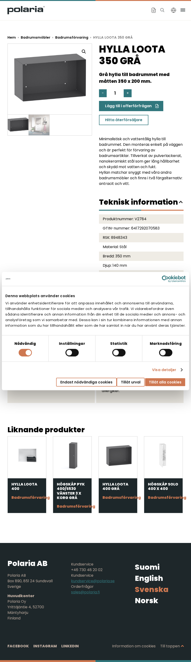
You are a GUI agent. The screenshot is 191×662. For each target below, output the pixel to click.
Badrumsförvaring (71, 37)
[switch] (72, 352)
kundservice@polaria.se (93, 581)
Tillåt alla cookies (165, 382)
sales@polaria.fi (85, 592)
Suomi (147, 567)
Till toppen (170, 646)
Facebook (18, 646)
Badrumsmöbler (35, 37)
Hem (11, 37)
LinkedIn (70, 646)
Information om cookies (134, 646)
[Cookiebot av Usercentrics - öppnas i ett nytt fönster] (165, 278)
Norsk (146, 600)
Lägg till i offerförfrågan (128, 106)
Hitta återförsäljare (123, 120)
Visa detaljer (164, 369)
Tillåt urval (130, 382)
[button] (84, 51)
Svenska (151, 589)
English (149, 578)
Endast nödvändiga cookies (86, 382)
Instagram (45, 646)
